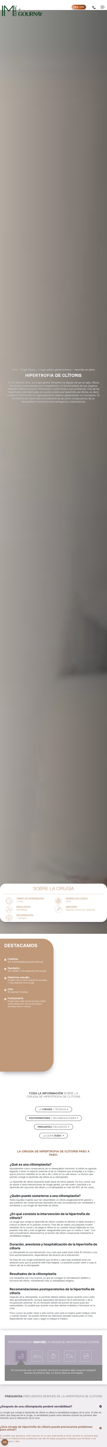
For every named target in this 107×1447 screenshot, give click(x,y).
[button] (53, 1109)
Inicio (14, 370)
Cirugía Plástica (28, 370)
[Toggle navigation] (102, 7)
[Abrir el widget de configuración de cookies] (4, 1442)
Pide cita (78, 7)
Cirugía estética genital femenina (55, 370)
